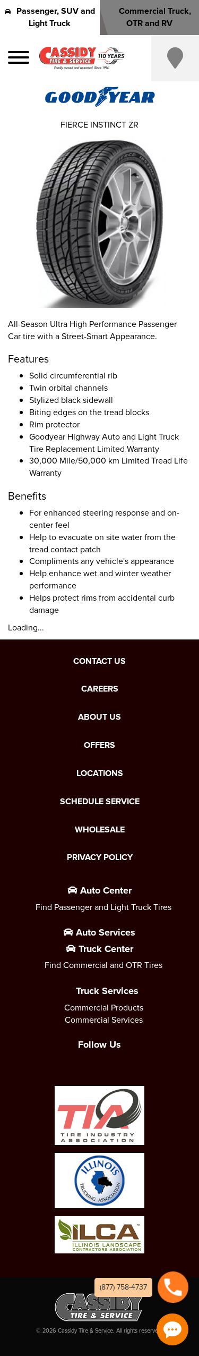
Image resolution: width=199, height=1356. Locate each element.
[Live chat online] (172, 1329)
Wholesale (100, 830)
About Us (99, 717)
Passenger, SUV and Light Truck (55, 17)
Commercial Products (103, 1007)
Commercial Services (104, 1020)
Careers (99, 689)
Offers (99, 745)
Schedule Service (100, 801)
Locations (99, 773)
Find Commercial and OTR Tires (103, 965)
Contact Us (99, 661)
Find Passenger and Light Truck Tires (103, 907)
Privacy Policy (100, 857)
